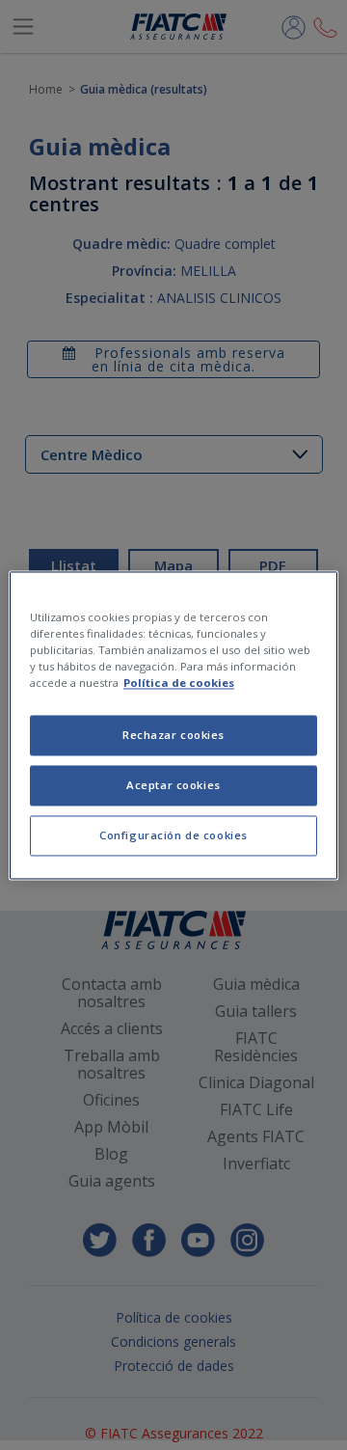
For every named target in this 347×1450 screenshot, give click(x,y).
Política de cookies (178, 682)
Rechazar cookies (173, 734)
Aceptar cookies (173, 785)
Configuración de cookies (173, 835)
